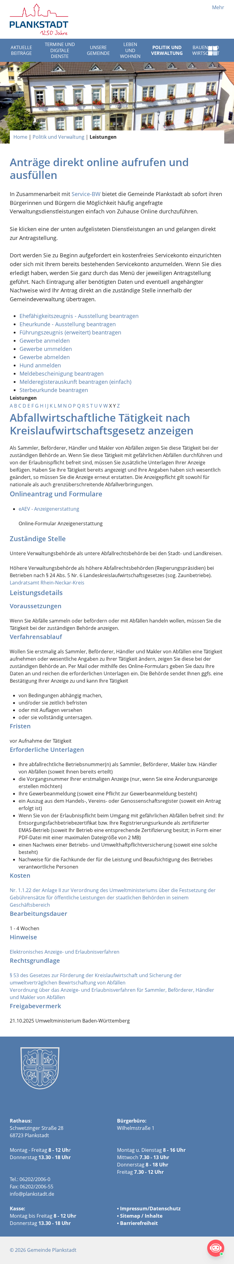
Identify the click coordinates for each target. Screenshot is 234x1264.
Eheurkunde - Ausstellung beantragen (68, 324)
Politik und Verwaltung (167, 50)
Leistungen (103, 137)
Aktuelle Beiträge (21, 50)
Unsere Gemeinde (98, 50)
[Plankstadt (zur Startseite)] (39, 19)
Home (20, 137)
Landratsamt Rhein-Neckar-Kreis (47, 582)
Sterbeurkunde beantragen (54, 390)
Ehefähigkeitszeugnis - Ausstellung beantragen (79, 316)
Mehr (218, 7)
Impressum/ (135, 1208)
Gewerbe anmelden (45, 340)
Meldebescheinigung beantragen (62, 373)
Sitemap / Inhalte (141, 1215)
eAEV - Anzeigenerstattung (49, 508)
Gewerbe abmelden (45, 357)
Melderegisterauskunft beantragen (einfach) (75, 381)
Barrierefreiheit (139, 1223)
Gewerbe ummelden (46, 348)
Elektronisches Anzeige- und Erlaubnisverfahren (64, 951)
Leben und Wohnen (130, 50)
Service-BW (86, 194)
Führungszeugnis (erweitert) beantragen (70, 332)
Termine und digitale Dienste (60, 50)
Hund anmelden (41, 365)
